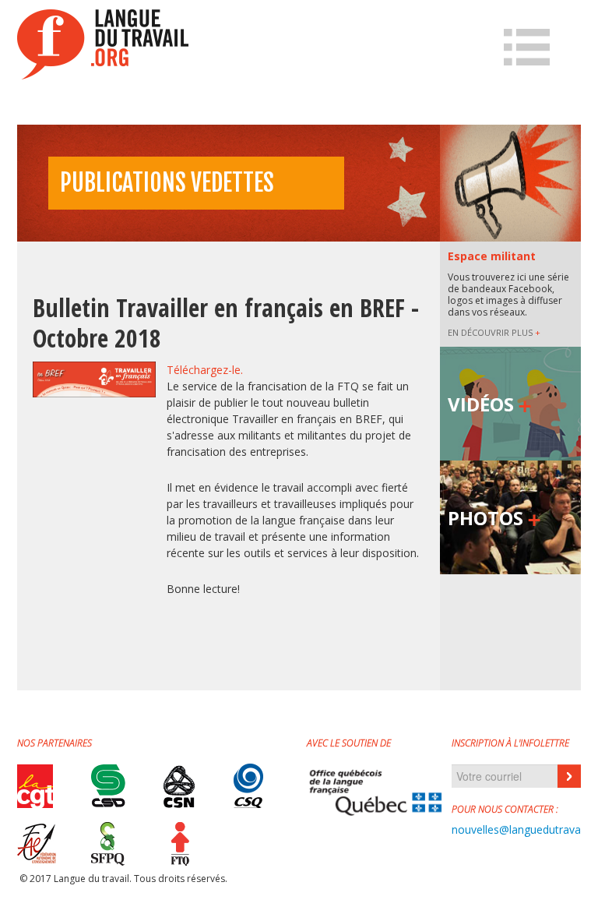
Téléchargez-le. (205, 369)
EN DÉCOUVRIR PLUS (494, 332)
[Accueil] (102, 44)
